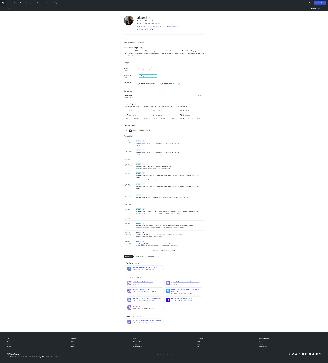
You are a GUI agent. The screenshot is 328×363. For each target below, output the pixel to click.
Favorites (139, 256)
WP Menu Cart (137, 306)
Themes (72, 341)
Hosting (9, 344)
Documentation (137, 341)
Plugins (128, 256)
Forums (148, 130)
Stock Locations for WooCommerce (181, 298)
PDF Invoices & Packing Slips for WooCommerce (147, 298)
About (8, 338)
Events (198, 341)
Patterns (72, 346)
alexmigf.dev (141, 26)
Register (313, 8)
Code (134, 130)
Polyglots (141, 130)
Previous (155, 250)
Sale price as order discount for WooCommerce (147, 320)
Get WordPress (320, 3)
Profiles (9, 8)
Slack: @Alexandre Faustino (170, 26)
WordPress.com (264, 338)
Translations (152, 256)
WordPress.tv (137, 346)
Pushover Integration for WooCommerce (145, 267)
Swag (198, 346)
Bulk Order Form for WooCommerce (143, 281)
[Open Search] (309, 3)
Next (173, 250)
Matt (261, 341)
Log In (318, 8)
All (130, 130)
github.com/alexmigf (154, 26)
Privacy (9, 346)
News (8, 341)
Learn (134, 338)
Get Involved (199, 338)
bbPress (262, 344)
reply (142, 143)
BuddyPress (263, 346)
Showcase (73, 338)
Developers (136, 344)
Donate (198, 344)
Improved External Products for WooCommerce (185, 281)
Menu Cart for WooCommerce (141, 289)
